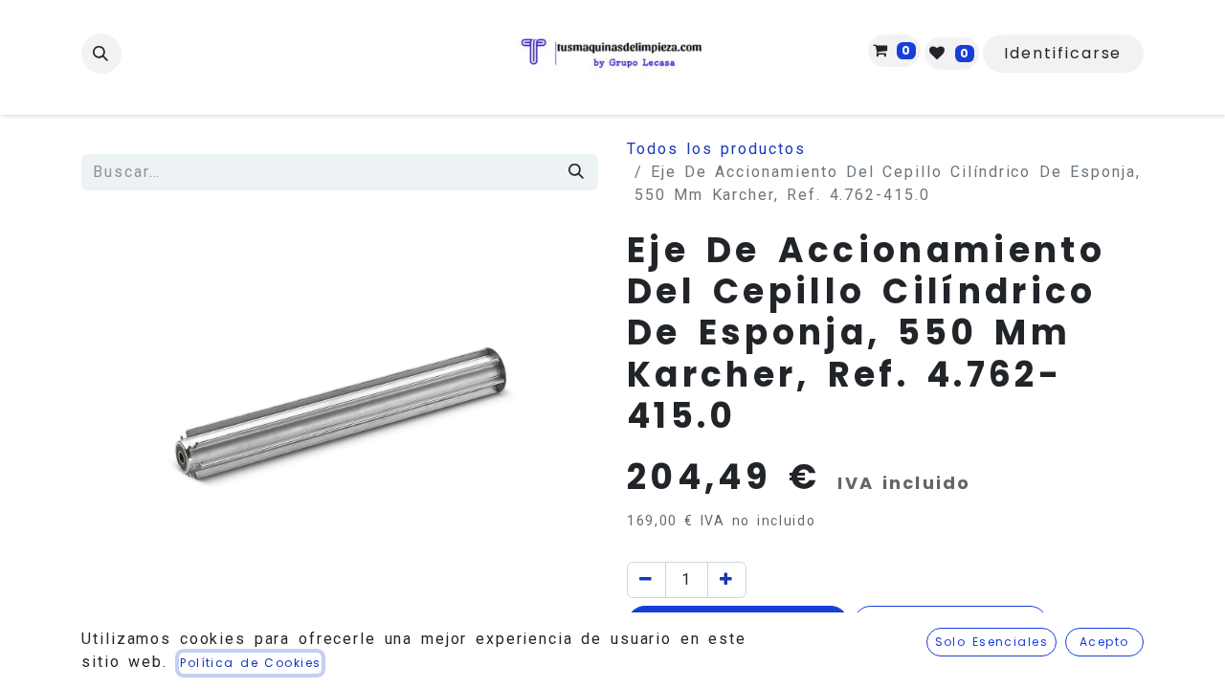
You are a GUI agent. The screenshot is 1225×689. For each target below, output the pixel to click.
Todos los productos (716, 149)
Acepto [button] (1104, 641)
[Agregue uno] (726, 580)
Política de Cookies (250, 663)
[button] (101, 53)
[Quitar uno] (646, 580)
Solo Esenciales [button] (992, 641)
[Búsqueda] (577, 172)
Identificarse (1063, 53)
